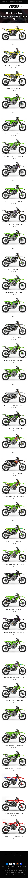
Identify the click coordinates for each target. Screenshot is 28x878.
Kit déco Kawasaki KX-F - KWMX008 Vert (14, 247)
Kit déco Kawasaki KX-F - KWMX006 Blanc (14, 405)
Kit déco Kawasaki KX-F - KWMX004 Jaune (14, 541)
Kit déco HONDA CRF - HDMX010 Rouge (14, 836)
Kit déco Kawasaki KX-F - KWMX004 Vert (14, 518)
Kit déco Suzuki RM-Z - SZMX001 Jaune (14, 88)
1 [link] (4, 844)
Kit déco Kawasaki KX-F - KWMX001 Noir (14, 768)
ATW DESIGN (8, 866)
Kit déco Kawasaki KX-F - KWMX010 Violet (13, 156)
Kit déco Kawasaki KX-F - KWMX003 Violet (14, 632)
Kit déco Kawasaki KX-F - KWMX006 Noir (14, 428)
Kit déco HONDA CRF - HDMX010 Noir (14, 813)
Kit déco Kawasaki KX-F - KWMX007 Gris (14, 337)
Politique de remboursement (16, 868)
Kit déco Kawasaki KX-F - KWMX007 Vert (14, 315)
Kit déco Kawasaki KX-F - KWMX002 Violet (14, 677)
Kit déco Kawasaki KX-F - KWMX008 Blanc (14, 269)
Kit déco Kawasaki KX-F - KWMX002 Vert (14, 654)
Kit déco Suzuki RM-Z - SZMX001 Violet (14, 43)
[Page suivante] (23, 844)
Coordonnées (20, 872)
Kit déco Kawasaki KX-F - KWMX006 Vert (14, 382)
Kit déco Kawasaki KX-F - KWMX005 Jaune (14, 496)
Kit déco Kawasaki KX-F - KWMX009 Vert (14, 201)
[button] (2, 6)
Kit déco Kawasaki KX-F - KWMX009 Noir (14, 224)
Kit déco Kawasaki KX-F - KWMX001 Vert (14, 745)
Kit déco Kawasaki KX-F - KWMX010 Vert (14, 133)
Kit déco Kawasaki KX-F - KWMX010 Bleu (14, 111)
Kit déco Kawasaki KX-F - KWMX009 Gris (14, 179)
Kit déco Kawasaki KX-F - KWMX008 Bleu (14, 292)
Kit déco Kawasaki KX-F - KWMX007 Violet (14, 360)
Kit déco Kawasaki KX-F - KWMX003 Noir (14, 586)
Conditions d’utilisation (21, 870)
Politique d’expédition (11, 872)
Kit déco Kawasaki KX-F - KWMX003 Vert (14, 609)
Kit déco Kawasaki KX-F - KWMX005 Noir (14, 473)
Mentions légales (21, 874)
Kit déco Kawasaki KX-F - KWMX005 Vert (14, 450)
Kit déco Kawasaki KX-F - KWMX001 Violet (13, 722)
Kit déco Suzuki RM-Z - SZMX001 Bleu (14, 65)
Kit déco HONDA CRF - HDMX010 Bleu (14, 790)
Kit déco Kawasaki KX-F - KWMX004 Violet (14, 564)
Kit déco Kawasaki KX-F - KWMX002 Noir (14, 700)
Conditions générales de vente (10, 874)
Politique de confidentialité (9, 870)
